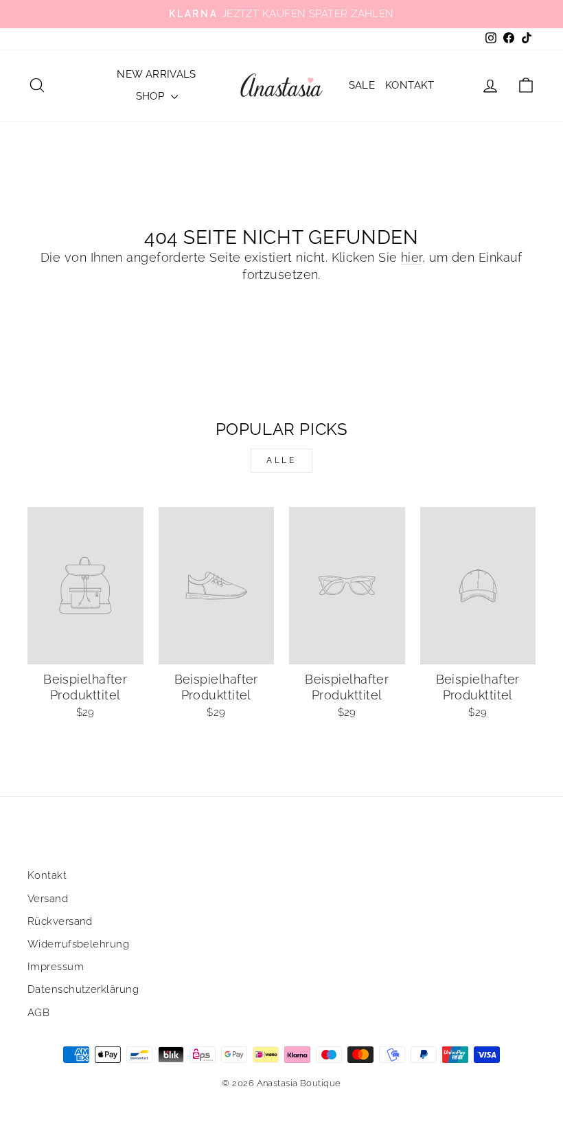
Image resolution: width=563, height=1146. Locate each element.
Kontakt (410, 85)
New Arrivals (156, 74)
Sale (362, 85)
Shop (152, 96)
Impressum (55, 966)
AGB (38, 1013)
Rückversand (60, 921)
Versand (47, 898)
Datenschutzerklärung (83, 989)
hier (411, 257)
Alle (281, 460)
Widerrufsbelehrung (78, 944)
